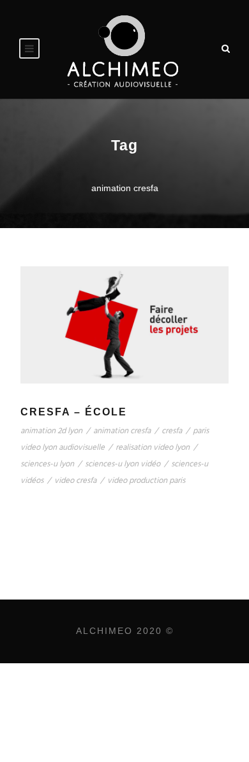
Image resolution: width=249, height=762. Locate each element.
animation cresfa (122, 431)
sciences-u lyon (47, 464)
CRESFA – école (73, 411)
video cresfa (75, 480)
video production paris (146, 480)
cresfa (172, 431)
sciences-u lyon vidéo (122, 464)
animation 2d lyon (51, 431)
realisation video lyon (153, 447)
